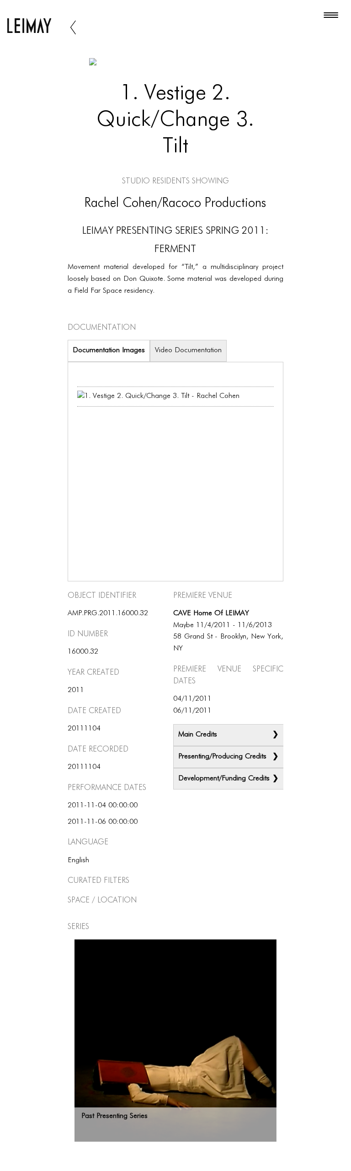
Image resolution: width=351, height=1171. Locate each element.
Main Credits (197, 734)
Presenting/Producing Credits (222, 756)
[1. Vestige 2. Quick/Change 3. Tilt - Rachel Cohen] (158, 397)
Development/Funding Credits (224, 778)
